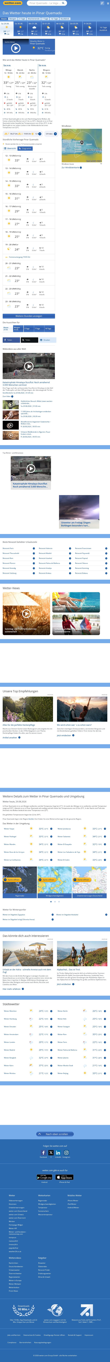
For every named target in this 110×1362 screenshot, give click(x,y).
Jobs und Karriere (14, 1335)
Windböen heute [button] (68, 164)
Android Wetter (73, 1207)
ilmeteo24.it (13, 1244)
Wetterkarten (44, 1195)
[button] (29, 315)
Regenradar (42, 1200)
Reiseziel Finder (44, 1270)
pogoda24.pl (13, 1248)
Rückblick (65, 18)
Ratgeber (42, 1257)
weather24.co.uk (15, 1251)
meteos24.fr (13, 1241)
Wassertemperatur (45, 1214)
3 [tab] (59, 901)
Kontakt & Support (75, 1335)
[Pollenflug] (102, 3)
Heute (4, 18)
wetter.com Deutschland (18, 1211)
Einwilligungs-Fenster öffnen (54, 1335)
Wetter (12, 1195)
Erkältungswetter (44, 1273)
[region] (29, 257)
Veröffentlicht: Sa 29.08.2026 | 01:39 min (18, 393)
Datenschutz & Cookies (32, 1335)
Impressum (89, 1335)
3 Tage (22, 18)
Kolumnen (12, 1204)
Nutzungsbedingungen (42, 1342)
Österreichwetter (15, 1273)
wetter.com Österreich (17, 1218)
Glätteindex (42, 1266)
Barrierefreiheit (25, 1342)
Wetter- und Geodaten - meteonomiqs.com (17, 1233)
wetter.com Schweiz (16, 1214)
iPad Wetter (72, 1204)
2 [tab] (55, 901)
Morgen (12, 18)
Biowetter (41, 1263)
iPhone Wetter (73, 1200)
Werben (12, 1221)
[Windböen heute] (82, 145)
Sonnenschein (43, 1211)
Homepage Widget (16, 1225)
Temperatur (42, 1207)
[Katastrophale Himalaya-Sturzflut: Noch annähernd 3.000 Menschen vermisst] (29, 366)
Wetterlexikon (14, 1287)
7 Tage (45, 18)
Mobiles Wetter (75, 1195)
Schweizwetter (14, 1270)
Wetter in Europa (15, 1280)
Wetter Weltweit (15, 1284)
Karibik (31, 819)
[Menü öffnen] (107, 3)
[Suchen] (62, 3)
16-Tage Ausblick (103, 28)
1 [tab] (51, 901)
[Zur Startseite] (13, 3)
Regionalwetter (14, 1277)
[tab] (10, 148)
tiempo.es (12, 1237)
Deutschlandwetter (16, 1266)
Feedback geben (51, 50)
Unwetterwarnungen (16, 1207)
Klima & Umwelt (44, 1277)
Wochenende (34, 18)
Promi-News (13, 1291)
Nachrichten (13, 1263)
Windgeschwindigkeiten (47, 1204)
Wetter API (13, 1228)
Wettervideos (15, 1257)
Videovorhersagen (16, 1200)
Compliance (12, 1342)
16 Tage (54, 18)
